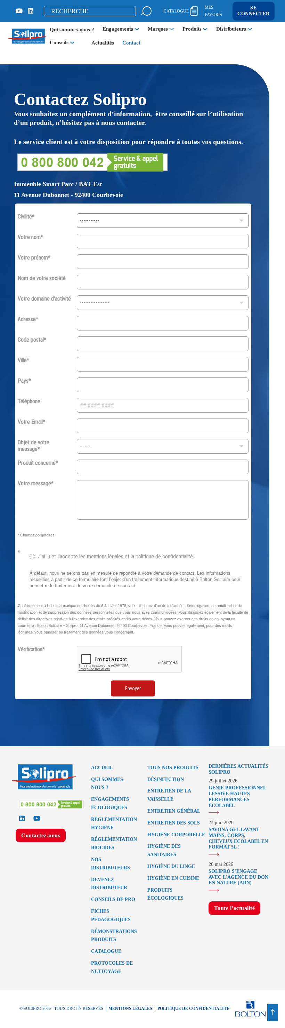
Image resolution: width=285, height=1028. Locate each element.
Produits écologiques (165, 894)
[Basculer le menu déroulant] (136, 29)
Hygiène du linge (171, 866)
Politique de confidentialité (193, 1008)
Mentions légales (130, 1008)
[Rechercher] (146, 11)
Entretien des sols (173, 823)
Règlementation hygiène (114, 823)
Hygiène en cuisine (173, 878)
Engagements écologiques (110, 803)
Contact (131, 43)
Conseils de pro (113, 899)
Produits (192, 29)
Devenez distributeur (109, 884)
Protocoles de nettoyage (112, 967)
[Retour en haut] (272, 1012)
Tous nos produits (172, 767)
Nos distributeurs (110, 863)
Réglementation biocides (114, 843)
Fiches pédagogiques (111, 915)
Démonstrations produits (114, 935)
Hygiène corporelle (176, 834)
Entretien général (173, 811)
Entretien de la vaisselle (169, 795)
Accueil (102, 767)
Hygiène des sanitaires (164, 850)
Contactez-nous (40, 835)
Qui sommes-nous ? (72, 29)
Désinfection (165, 779)
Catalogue (106, 951)
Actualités (102, 43)
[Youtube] (19, 11)
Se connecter (253, 10)
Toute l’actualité (234, 908)
